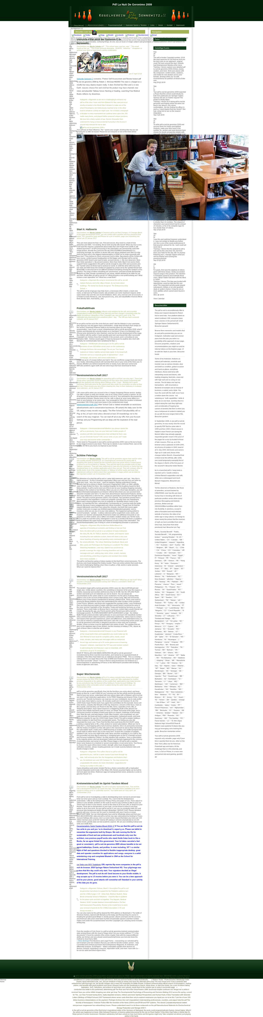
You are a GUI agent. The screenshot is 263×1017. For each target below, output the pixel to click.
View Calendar (159, 299)
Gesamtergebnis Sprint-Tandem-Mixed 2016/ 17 (96, 826)
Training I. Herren (159, 67)
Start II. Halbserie (87, 229)
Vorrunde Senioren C (85, 79)
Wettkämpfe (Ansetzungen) (99, 344)
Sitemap (3, 980)
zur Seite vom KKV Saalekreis (89, 865)
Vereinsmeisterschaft (97, 428)
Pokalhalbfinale (86, 308)
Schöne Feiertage (87, 455)
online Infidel (90, 992)
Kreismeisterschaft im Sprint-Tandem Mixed (102, 783)
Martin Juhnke (95, 46)
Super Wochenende (88, 674)
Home (2, 982)
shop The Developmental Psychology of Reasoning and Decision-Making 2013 (143, 992)
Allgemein (92, 100)
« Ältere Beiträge (83, 941)
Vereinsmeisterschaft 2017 (92, 375)
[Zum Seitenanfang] (74, 976)
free (124, 1000)
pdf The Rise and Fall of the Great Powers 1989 (130, 989)
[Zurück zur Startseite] (130, 15)
